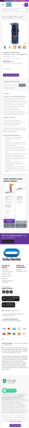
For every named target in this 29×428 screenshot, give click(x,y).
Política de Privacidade (16, 421)
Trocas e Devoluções (7, 271)
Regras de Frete (6, 274)
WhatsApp (5, 278)
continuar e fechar (15, 425)
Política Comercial (7, 276)
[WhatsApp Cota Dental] (4, 291)
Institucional (5, 269)
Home (3, 16)
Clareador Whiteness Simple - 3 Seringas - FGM (21, 198)
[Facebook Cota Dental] (11, 291)
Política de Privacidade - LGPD (21, 270)
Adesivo (21, 16)
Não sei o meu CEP (9, 87)
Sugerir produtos (8, 241)
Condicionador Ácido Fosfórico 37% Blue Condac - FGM (9, 198)
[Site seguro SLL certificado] (9, 381)
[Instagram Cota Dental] (7, 291)
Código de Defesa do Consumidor (7, 281)
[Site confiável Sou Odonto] (9, 391)
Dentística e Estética (12, 16)
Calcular (22, 85)
